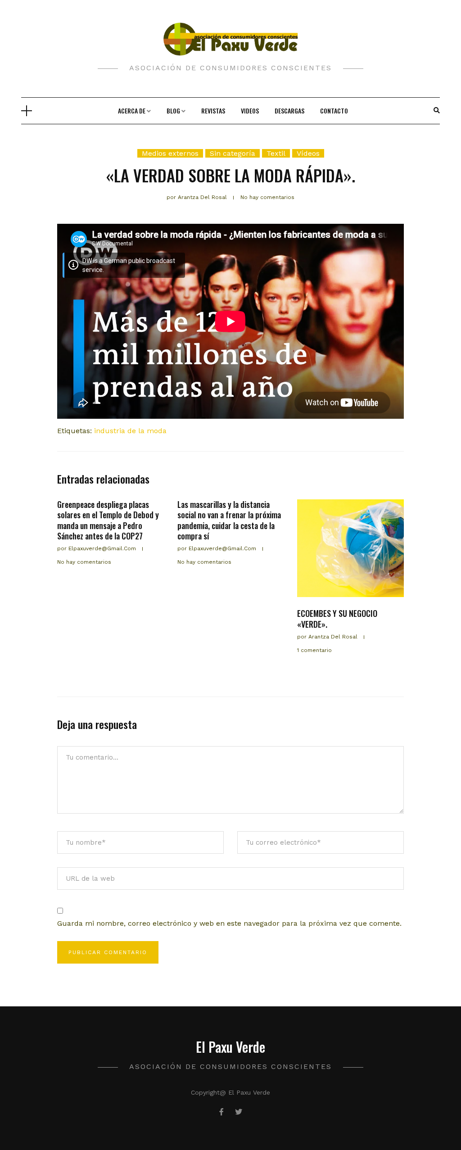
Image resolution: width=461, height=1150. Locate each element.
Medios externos (170, 153)
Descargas (289, 110)
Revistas (213, 110)
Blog (173, 110)
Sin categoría (232, 153)
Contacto (334, 110)
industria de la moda (130, 430)
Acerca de (131, 110)
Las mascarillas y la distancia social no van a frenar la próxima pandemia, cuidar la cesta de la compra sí (229, 520)
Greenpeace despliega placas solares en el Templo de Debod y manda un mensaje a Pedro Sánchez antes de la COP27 (108, 520)
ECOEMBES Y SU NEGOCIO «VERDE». (337, 618)
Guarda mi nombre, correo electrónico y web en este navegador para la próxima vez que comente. (229, 923)
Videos (250, 110)
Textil (276, 153)
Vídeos (308, 153)
